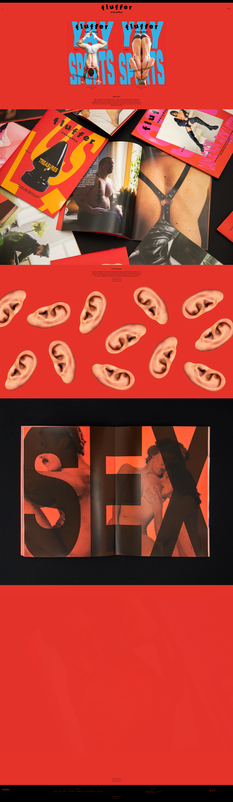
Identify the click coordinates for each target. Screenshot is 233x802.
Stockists (64, 791)
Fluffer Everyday (118, 796)
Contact (55, 791)
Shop (60, 791)
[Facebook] (210, 790)
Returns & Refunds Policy (90, 791)
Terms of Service (71, 791)
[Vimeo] (214, 790)
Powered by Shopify (116, 798)
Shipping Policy (79, 791)
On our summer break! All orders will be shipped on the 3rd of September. (116, 1)
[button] (230, 9)
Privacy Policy (100, 791)
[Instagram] (212, 790)
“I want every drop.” (149, 771)
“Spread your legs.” (83, 771)
